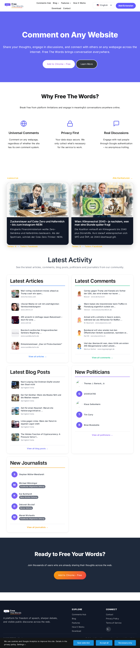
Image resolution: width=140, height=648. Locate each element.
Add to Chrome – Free (59, 64)
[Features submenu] (70, 3)
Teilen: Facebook (29, 246)
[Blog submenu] (58, 3)
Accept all (104, 643)
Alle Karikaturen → (123, 178)
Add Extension (125, 5)
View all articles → (38, 356)
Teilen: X (11, 246)
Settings (21, 644)
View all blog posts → (37, 448)
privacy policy (10, 644)
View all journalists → (37, 527)
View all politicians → (102, 435)
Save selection (83, 643)
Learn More (87, 64)
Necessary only (125, 643)
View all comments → (102, 357)
